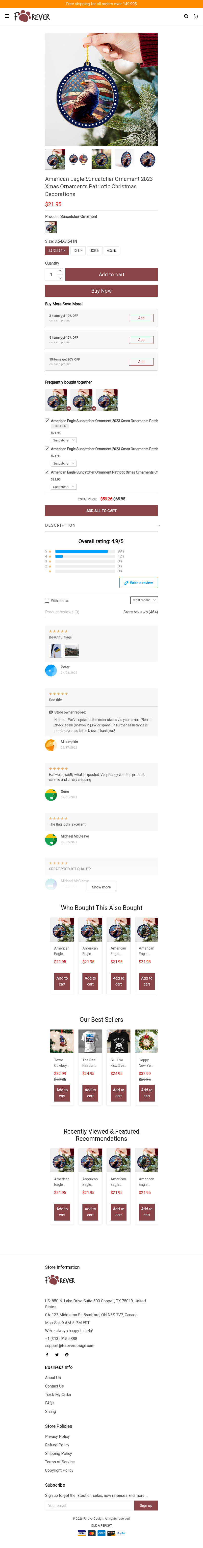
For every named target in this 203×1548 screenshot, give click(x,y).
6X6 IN (111, 250)
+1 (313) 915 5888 (61, 1338)
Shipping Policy (58, 1453)
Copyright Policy (59, 1470)
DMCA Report (101, 1525)
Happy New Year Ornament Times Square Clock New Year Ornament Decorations (146, 1063)
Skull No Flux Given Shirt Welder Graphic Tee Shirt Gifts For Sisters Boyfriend (118, 1063)
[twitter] (58, 1355)
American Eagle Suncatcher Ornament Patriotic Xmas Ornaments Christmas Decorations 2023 (125, 472)
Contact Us (54, 1386)
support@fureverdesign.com (69, 1345)
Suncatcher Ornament (78, 216)
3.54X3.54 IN (66, 241)
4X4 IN (78, 250)
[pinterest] (68, 1355)
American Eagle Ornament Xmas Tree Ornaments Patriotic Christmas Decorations (146, 951)
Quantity (52, 263)
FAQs (49, 1403)
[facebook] (48, 1355)
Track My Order (58, 1394)
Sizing (50, 1411)
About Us (53, 1377)
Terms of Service (60, 1462)
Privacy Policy (57, 1436)
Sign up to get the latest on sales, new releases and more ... (96, 1495)
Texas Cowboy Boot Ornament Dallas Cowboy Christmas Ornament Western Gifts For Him (61, 1063)
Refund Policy (57, 1445)
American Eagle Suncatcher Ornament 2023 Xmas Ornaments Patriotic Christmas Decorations (125, 421)
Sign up (146, 1506)
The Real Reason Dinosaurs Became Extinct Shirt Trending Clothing (90, 1063)
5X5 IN (94, 250)
